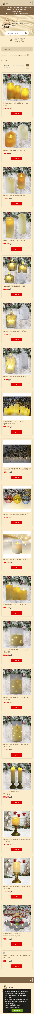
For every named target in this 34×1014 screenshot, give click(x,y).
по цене (6, 67)
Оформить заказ (19, 41)
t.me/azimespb (23, 13)
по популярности (17, 65)
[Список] (27, 68)
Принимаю (17, 1010)
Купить (16, 113)
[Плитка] (27, 65)
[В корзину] (11, 40)
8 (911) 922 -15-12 (13, 13)
